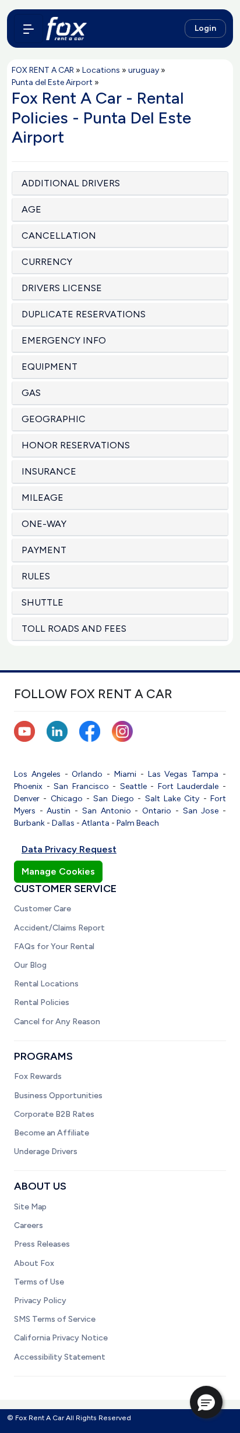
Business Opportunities (58, 1096)
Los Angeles (37, 774)
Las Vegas (168, 774)
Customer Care (42, 909)
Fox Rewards (38, 1076)
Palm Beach (138, 823)
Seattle (133, 786)
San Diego (113, 799)
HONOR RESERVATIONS (76, 445)
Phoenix (28, 786)
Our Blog (30, 965)
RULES (36, 576)
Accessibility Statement (59, 1357)
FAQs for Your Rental (54, 946)
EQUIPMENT (49, 366)
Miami (125, 774)
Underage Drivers (45, 1151)
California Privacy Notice (61, 1338)
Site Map (30, 1207)
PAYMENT (44, 549)
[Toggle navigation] (28, 28)
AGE (31, 209)
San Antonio (106, 811)
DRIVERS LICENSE (62, 287)
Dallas (63, 823)
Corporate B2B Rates (54, 1114)
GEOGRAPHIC (54, 418)
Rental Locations (46, 984)
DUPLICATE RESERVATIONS (84, 314)
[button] (206, 1402)
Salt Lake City (172, 799)
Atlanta (96, 823)
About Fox (34, 1263)
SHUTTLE (42, 602)
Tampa (205, 774)
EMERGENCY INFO (64, 340)
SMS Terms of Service (55, 1319)
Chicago (67, 799)
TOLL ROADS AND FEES (74, 628)
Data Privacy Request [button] (69, 849)
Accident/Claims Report (59, 928)
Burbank (29, 823)
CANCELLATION (59, 235)
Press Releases (42, 1244)
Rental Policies (41, 1002)
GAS (31, 392)
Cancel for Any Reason (57, 1022)
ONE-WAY (44, 523)
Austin (58, 811)
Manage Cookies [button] (58, 871)
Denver (27, 799)
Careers (28, 1225)
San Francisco (81, 786)
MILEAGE (42, 497)
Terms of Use (39, 1282)
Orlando (87, 774)
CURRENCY (47, 261)
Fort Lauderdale (188, 786)
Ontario (156, 811)
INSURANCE (49, 471)
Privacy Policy (40, 1300)
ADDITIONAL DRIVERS (71, 183)
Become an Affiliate (51, 1133)
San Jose (201, 811)
